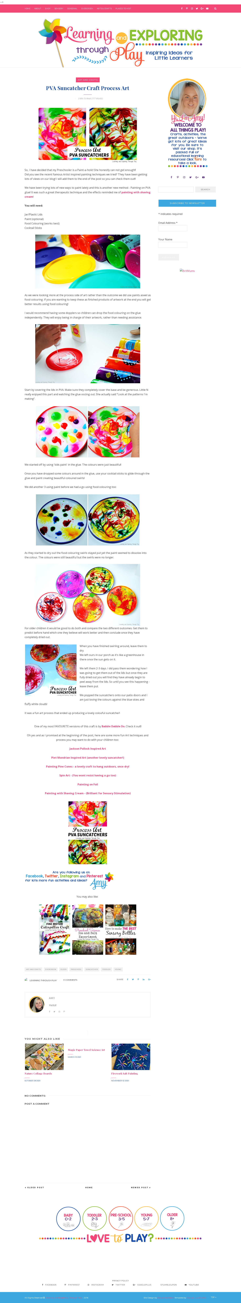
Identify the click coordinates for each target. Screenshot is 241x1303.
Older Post (35, 1188)
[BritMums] (187, 271)
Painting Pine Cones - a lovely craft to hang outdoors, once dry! (87, 766)
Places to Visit (123, 8)
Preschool (76, 969)
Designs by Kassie (166, 1297)
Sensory (58, 8)
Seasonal (72, 8)
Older (63, 969)
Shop (47, 8)
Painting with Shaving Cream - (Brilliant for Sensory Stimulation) (88, 793)
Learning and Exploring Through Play (64, 1297)
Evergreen (87, 8)
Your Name (165, 239)
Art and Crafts (88, 80)
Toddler (106, 969)
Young (118, 969)
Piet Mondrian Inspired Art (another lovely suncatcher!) (87, 757)
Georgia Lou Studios (196, 1297)
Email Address (168, 223)
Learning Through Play (43, 980)
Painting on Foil (88, 784)
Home (27, 8)
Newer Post (140, 1188)
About (37, 8)
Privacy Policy (120, 1280)
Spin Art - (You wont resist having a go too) (87, 775)
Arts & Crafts (104, 8)
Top (213, 1297)
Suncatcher (92, 969)
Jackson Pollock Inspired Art (88, 748)
